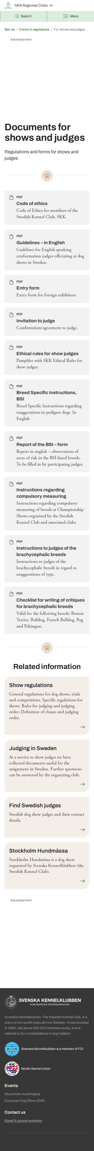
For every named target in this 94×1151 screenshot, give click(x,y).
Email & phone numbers (23, 1121)
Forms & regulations (34, 29)
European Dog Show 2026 (25, 1100)
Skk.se (10, 29)
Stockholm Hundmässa (22, 1094)
